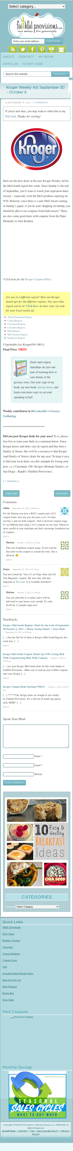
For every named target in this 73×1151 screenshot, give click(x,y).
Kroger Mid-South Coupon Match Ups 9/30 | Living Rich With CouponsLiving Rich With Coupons (33, 656)
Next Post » (62, 493)
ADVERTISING (9, 1131)
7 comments (11, 481)
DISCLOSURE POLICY (47, 1131)
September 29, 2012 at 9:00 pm (18, 632)
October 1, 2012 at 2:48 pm (28, 592)
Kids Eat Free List (11, 980)
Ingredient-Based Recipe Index (17, 973)
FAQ (4, 966)
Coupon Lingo (9, 960)
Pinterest (42, 50)
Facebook (32, 50)
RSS (13, 50)
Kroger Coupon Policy (38, 279)
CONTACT (23, 1131)
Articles (11, 64)
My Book (46, 56)
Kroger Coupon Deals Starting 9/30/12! (24, 686)
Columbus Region (16, 327)
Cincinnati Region (16, 324)
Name (37, 756)
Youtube (51, 50)
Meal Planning (9, 986)
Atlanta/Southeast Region (19, 317)
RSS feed (10, 116)
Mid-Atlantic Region (17, 334)
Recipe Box (8, 993)
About (9, 56)
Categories (7, 947)
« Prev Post (11, 493)
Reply (6, 536)
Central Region (14, 320)
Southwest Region (16, 337)
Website (38, 774)
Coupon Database (11, 953)
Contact (26, 56)
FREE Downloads (11, 927)
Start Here (33, 64)
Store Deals (8, 999)
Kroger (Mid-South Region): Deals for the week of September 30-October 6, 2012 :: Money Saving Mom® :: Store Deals (36, 627)
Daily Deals (8, 934)
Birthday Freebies (11, 940)
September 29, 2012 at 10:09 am (26, 508)
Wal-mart (20, 581)
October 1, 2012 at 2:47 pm (28, 542)
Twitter (22, 50)
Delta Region (13, 330)
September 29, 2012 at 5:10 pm (26, 569)
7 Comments (40, 102)
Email (61, 50)
